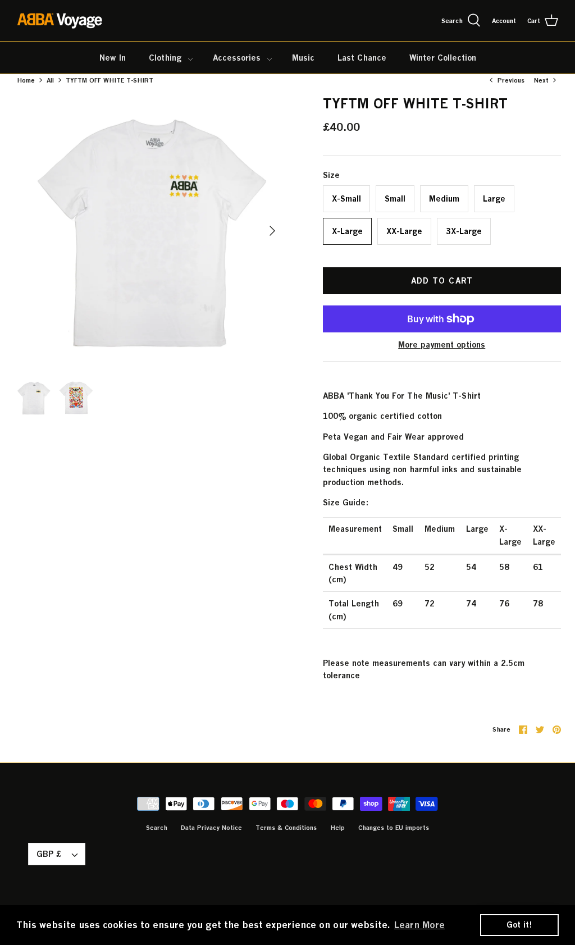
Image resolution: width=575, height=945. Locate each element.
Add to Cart (442, 280)
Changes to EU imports (393, 827)
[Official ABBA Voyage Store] (60, 20)
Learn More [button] (419, 925)
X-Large (347, 231)
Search (156, 827)
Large (494, 198)
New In (112, 57)
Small (395, 198)
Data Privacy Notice (211, 827)
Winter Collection (442, 57)
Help (337, 827)
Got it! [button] (519, 924)
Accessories (237, 57)
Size (331, 175)
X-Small (346, 198)
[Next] (272, 230)
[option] (149, 230)
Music (303, 57)
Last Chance (361, 57)
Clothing (165, 57)
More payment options (441, 344)
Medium (444, 198)
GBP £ (48, 854)
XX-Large (404, 231)
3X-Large (464, 231)
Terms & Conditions (286, 827)
